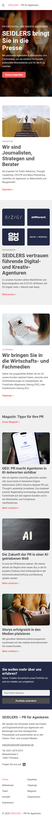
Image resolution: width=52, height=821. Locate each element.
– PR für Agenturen (23, 5)
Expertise (32, 779)
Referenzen (8, 785)
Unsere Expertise (14, 74)
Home (5, 779)
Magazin (31, 791)
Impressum (8, 802)
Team (5, 791)
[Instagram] (24, 764)
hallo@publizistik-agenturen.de (18, 745)
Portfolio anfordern (26, 701)
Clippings (32, 785)
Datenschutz (33, 796)
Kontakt (6, 796)
